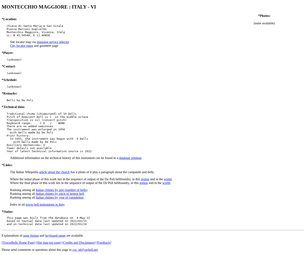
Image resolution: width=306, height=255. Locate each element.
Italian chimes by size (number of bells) (61, 190)
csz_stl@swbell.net (85, 249)
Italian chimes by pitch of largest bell (60, 193)
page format (31, 235)
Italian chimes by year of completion (59, 197)
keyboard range (55, 235)
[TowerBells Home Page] (18, 242)
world (168, 179)
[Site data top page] (48, 242)
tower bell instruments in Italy (45, 204)
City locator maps (21, 45)
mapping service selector (53, 42)
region (145, 179)
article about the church (54, 172)
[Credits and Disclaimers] (79, 242)
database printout (130, 158)
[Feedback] (103, 242)
